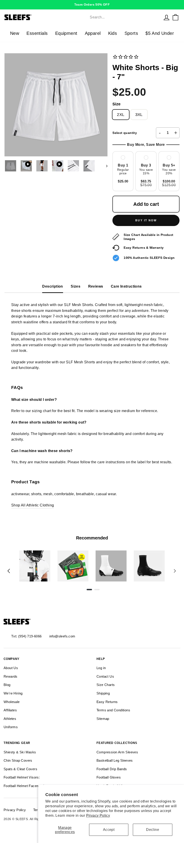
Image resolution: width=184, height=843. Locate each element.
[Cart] (175, 17)
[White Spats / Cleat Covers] (111, 565)
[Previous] (8, 571)
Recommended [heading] (92, 537)
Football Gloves (108, 777)
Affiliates (10, 710)
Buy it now (146, 220)
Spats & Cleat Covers (20, 769)
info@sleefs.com (62, 636)
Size (116, 104)
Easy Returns (107, 702)
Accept (108, 830)
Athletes (10, 719)
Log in (101, 668)
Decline (152, 830)
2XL (120, 114)
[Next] (175, 571)
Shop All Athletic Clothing (32, 505)
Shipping (103, 693)
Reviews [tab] (95, 286)
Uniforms (11, 727)
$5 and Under (159, 33)
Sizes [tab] (75, 286)
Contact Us (105, 676)
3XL (139, 114)
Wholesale (12, 702)
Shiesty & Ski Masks (20, 752)
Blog (7, 685)
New (14, 33)
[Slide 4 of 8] (149, 565)
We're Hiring (13, 693)
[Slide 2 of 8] (73, 565)
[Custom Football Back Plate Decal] (72, 565)
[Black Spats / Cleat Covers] (149, 565)
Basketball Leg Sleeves (114, 760)
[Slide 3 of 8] (111, 565)
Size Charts (105, 685)
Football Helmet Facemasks (25, 786)
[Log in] (166, 17)
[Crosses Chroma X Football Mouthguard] (34, 565)
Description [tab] (52, 286)
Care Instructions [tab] (126, 286)
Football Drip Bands (111, 769)
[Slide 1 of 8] (35, 565)
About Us (11, 668)
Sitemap (102, 719)
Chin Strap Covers (18, 760)
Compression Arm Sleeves (117, 752)
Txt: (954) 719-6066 (26, 636)
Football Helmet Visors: (22, 777)
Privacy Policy (98, 815)
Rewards (11, 676)
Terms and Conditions (113, 710)
